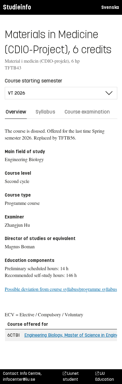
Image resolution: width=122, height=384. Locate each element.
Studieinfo (17, 7)
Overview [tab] (16, 111)
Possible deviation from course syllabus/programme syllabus (61, 289)
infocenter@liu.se (19, 379)
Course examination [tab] (87, 111)
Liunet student (71, 376)
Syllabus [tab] (45, 111)
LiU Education (104, 376)
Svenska (110, 7)
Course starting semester (33, 80)
